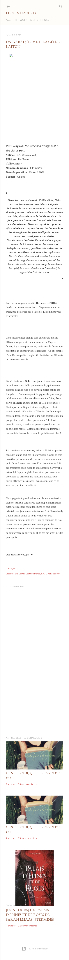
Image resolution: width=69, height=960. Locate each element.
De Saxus (20, 573)
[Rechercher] (61, 5)
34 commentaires (27, 784)
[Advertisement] (34, 704)
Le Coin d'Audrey (21, 13)
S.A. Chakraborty (50, 573)
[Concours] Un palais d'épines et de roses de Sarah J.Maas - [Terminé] (30, 914)
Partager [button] (10, 568)
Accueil (12, 20)
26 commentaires (27, 925)
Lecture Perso (33, 573)
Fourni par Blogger (37, 948)
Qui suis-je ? (29, 20)
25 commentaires (27, 838)
